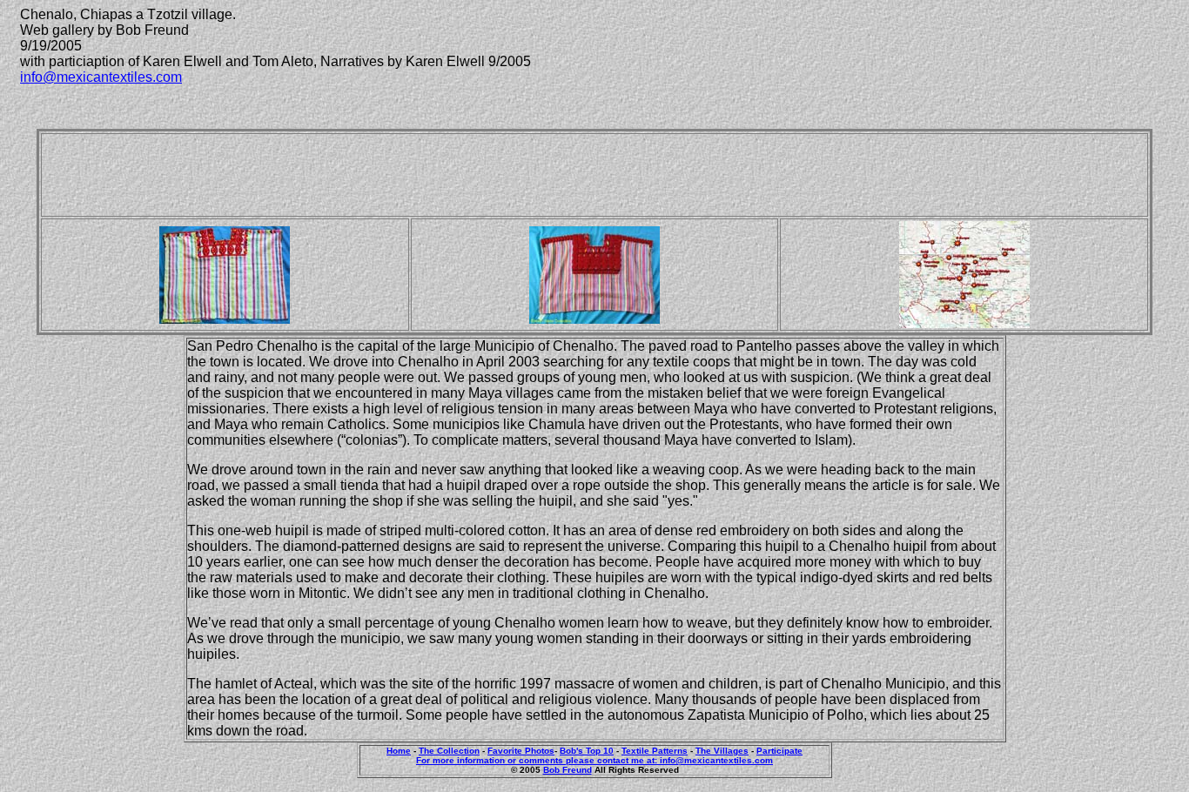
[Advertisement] (594, 175)
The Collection (449, 750)
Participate (779, 750)
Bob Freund (567, 770)
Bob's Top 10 (587, 750)
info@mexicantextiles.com (101, 77)
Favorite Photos (520, 750)
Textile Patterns (654, 750)
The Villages (722, 750)
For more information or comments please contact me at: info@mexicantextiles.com (594, 760)
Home (398, 750)
